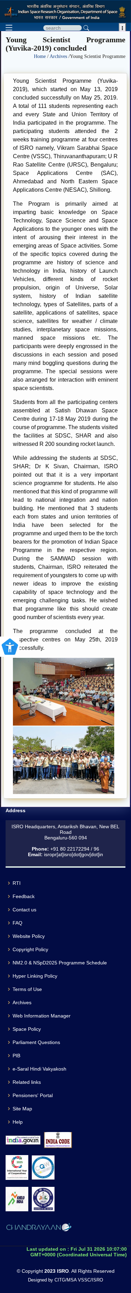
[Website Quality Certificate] (43, 1167)
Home (40, 56)
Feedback (24, 896)
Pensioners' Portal (33, 1095)
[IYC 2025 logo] (17, 1167)
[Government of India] (23, 1140)
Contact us (24, 909)
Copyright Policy (30, 949)
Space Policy (27, 1029)
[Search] (86, 28)
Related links (27, 1082)
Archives (59, 56)
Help (18, 1121)
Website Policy (29, 936)
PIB (16, 1055)
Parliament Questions (36, 1042)
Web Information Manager (42, 1015)
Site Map (22, 1108)
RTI (17, 883)
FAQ (17, 922)
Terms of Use (27, 989)
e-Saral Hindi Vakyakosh (39, 1068)
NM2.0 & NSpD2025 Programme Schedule (60, 962)
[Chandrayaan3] (39, 1228)
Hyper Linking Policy (35, 976)
